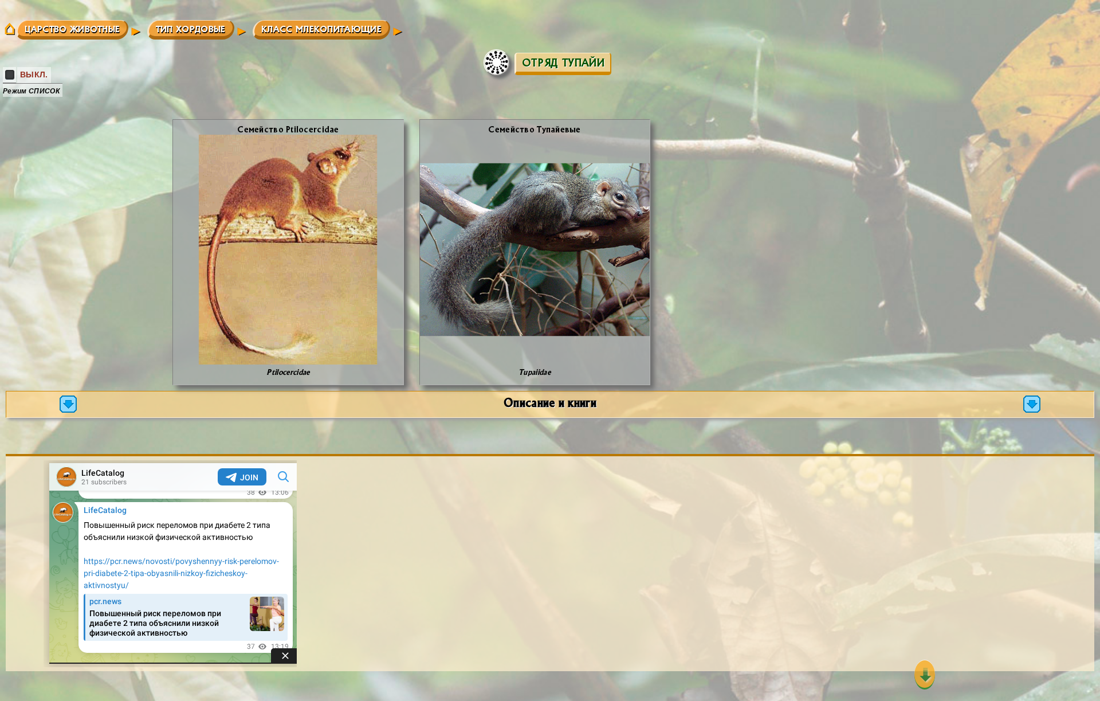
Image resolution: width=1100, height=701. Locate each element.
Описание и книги (550, 402)
